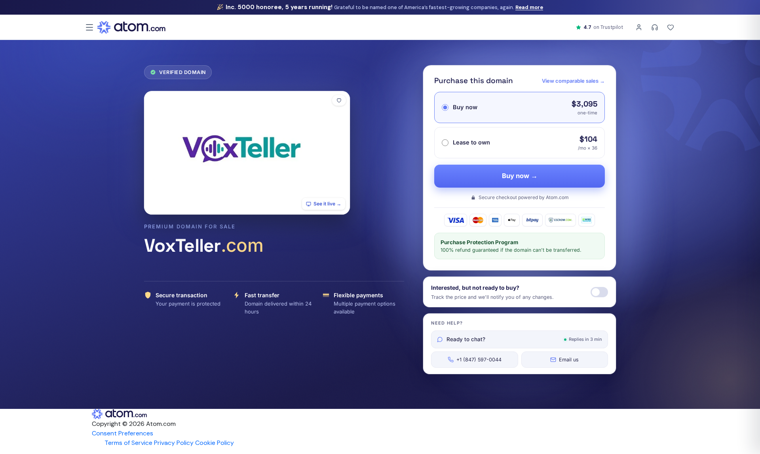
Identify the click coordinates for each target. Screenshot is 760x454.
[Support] (655, 27)
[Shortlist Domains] (670, 27)
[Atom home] (131, 27)
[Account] (639, 27)
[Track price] (599, 292)
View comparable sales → (573, 81)
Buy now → (520, 176)
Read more (529, 7)
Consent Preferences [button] (122, 433)
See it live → (327, 204)
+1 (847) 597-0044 (479, 360)
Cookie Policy (214, 443)
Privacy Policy (174, 443)
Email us (569, 360)
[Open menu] (89, 27)
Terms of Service (128, 443)
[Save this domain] (339, 100)
